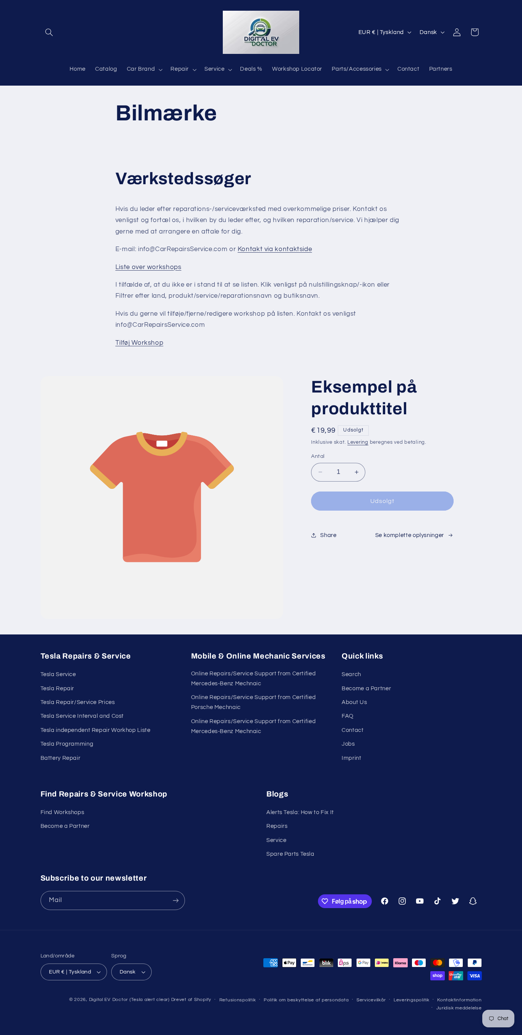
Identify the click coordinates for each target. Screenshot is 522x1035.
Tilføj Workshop (139, 342)
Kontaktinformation (459, 1000)
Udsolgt (382, 501)
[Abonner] (175, 900)
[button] (49, 32)
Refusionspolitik (237, 1000)
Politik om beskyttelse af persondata (306, 1000)
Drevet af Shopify (191, 1000)
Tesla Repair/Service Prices (78, 702)
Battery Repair (61, 758)
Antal (317, 456)
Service (276, 840)
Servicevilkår (371, 1000)
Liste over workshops (148, 267)
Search (351, 674)
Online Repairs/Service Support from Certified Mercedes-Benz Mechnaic (253, 678)
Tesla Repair (58, 688)
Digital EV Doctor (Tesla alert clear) (129, 1000)
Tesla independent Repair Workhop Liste (96, 730)
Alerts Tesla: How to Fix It (300, 812)
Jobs (348, 744)
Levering (357, 442)
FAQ (347, 716)
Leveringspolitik (412, 1000)
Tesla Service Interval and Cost (82, 716)
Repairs (276, 826)
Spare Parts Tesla (290, 854)
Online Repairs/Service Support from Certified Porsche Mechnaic (253, 702)
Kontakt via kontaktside (275, 249)
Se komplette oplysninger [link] (409, 535)
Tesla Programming (67, 744)
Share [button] (328, 535)
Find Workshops (62, 812)
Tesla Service (58, 674)
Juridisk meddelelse (459, 1008)
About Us (354, 702)
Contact (352, 730)
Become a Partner (366, 688)
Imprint (351, 758)
